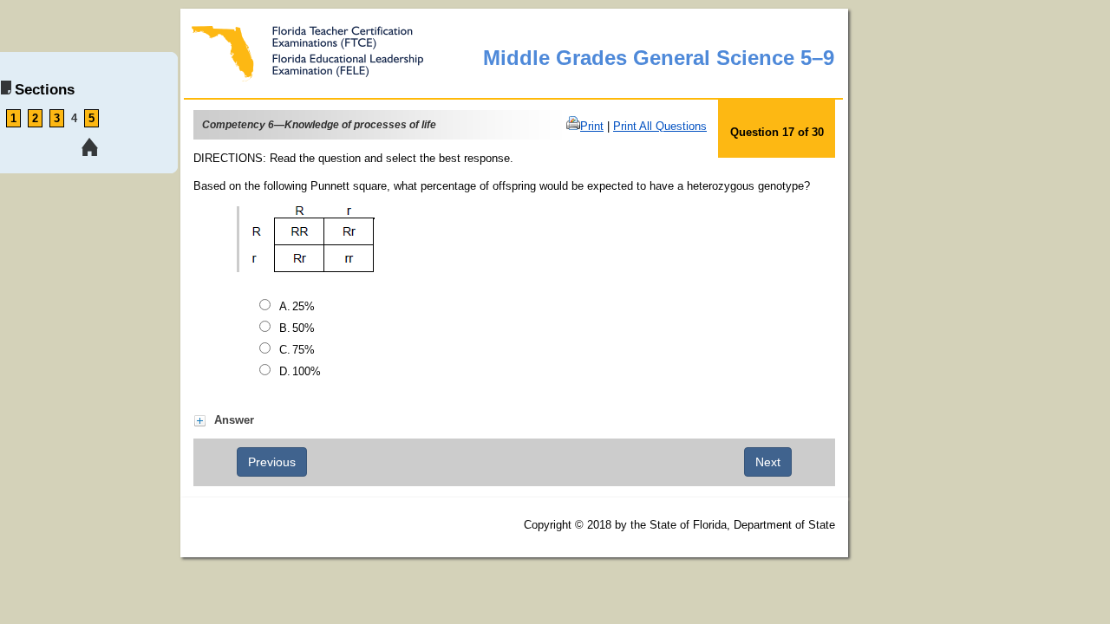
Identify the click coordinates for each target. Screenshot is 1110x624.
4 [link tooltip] (74, 118)
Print (592, 126)
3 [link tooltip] (57, 118)
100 (306, 371)
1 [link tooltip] (13, 118)
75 (303, 349)
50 (303, 328)
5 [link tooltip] (91, 118)
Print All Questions (660, 126)
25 (303, 306)
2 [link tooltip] (35, 118)
